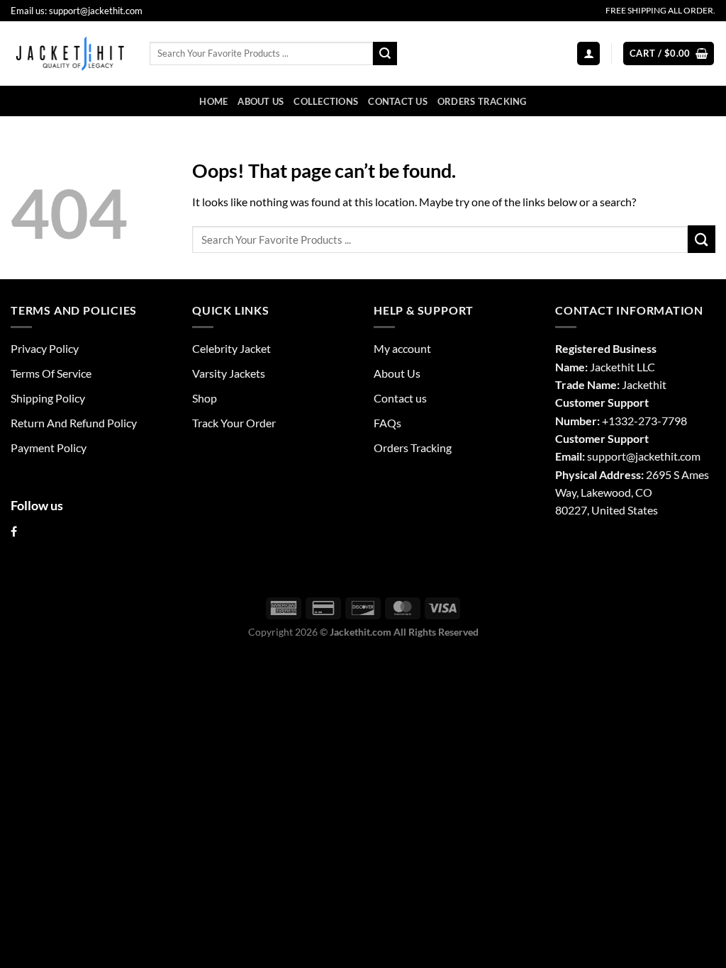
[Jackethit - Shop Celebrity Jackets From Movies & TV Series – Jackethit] (69, 53)
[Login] (588, 53)
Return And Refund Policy (74, 422)
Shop (204, 398)
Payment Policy (48, 447)
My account (402, 348)
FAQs (387, 422)
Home (213, 101)
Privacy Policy (45, 348)
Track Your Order (234, 422)
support (606, 456)
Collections (326, 101)
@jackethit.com (663, 456)
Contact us (398, 101)
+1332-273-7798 (644, 420)
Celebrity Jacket (231, 348)
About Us (261, 101)
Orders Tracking (482, 101)
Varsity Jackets (228, 373)
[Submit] (385, 53)
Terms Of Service (51, 373)
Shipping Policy (48, 398)
